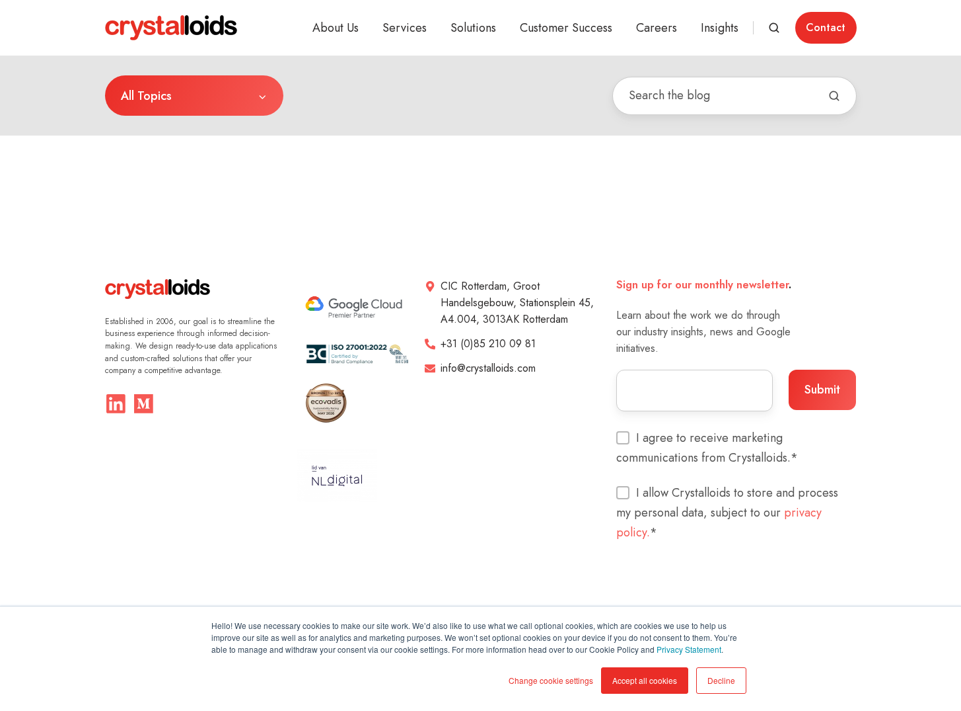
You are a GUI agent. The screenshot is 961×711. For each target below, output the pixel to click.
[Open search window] (774, 27)
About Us (335, 27)
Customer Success (566, 27)
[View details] (116, 404)
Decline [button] (721, 680)
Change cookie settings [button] (551, 680)
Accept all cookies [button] (644, 680)
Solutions (473, 27)
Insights (719, 27)
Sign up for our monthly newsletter (702, 284)
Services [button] (404, 27)
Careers (656, 27)
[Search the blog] (834, 96)
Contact (825, 27)
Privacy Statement (689, 649)
